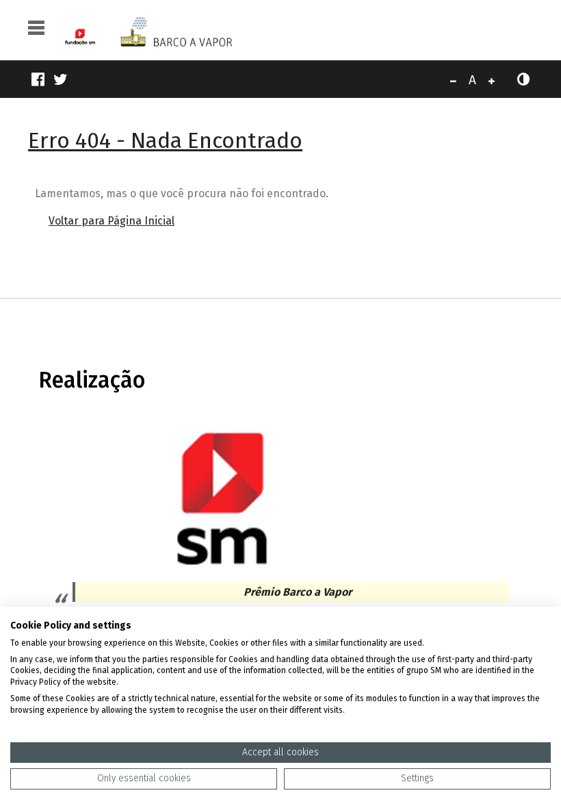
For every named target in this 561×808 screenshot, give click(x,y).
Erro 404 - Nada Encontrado (165, 140)
